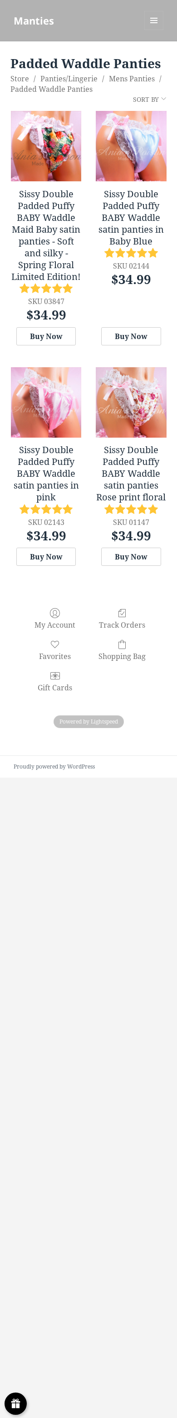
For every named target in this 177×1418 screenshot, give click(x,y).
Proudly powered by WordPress (54, 766)
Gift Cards (55, 687)
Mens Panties (132, 79)
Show (16, 1404)
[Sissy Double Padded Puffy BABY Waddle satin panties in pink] (46, 402)
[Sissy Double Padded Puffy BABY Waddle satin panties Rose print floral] (131, 402)
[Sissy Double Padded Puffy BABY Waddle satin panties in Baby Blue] (131, 146)
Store (19, 79)
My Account (54, 624)
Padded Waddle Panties (51, 89)
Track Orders (122, 624)
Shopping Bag (122, 656)
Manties (34, 20)
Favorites (55, 656)
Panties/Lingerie (69, 79)
